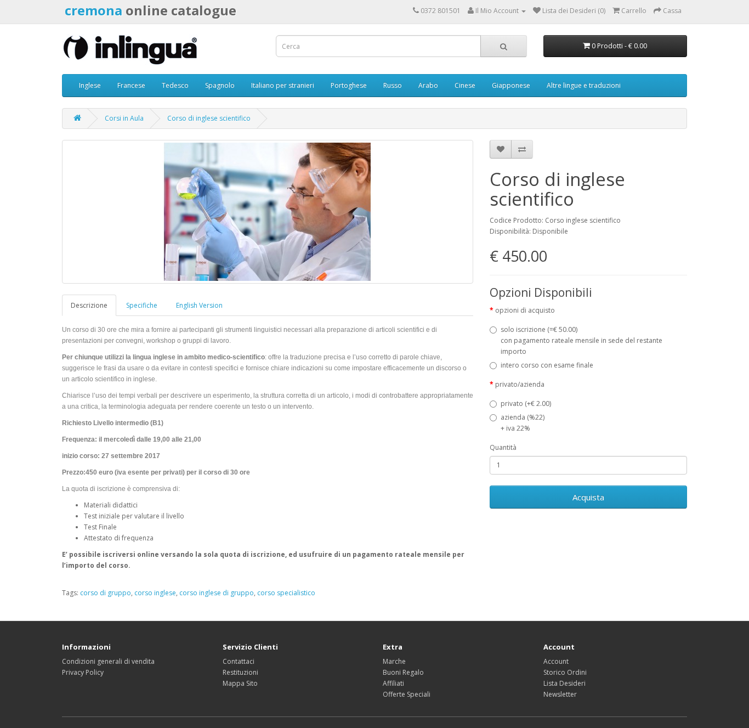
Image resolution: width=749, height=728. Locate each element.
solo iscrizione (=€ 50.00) (581, 340)
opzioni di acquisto (525, 310)
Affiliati (393, 683)
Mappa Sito (240, 683)
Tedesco (175, 85)
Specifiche (141, 305)
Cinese (465, 85)
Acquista (588, 497)
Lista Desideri (564, 683)
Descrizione (89, 305)
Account (556, 661)
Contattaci (238, 661)
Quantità (503, 447)
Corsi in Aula (124, 118)
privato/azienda (519, 384)
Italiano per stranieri (282, 85)
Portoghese (349, 85)
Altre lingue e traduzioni (584, 85)
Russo (392, 85)
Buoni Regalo (403, 672)
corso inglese (155, 592)
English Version (199, 305)
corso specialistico (286, 592)
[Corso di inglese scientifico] (267, 212)
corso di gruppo (105, 592)
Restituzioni (240, 672)
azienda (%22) (522, 423)
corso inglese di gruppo (216, 592)
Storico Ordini (565, 672)
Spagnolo (220, 85)
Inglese (90, 85)
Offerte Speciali (406, 694)
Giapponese (511, 85)
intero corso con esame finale (547, 365)
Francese (131, 85)
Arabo (428, 85)
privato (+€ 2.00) (526, 403)
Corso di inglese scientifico (209, 118)
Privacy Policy (83, 672)
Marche (394, 661)
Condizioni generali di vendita (108, 661)
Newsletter (560, 694)
